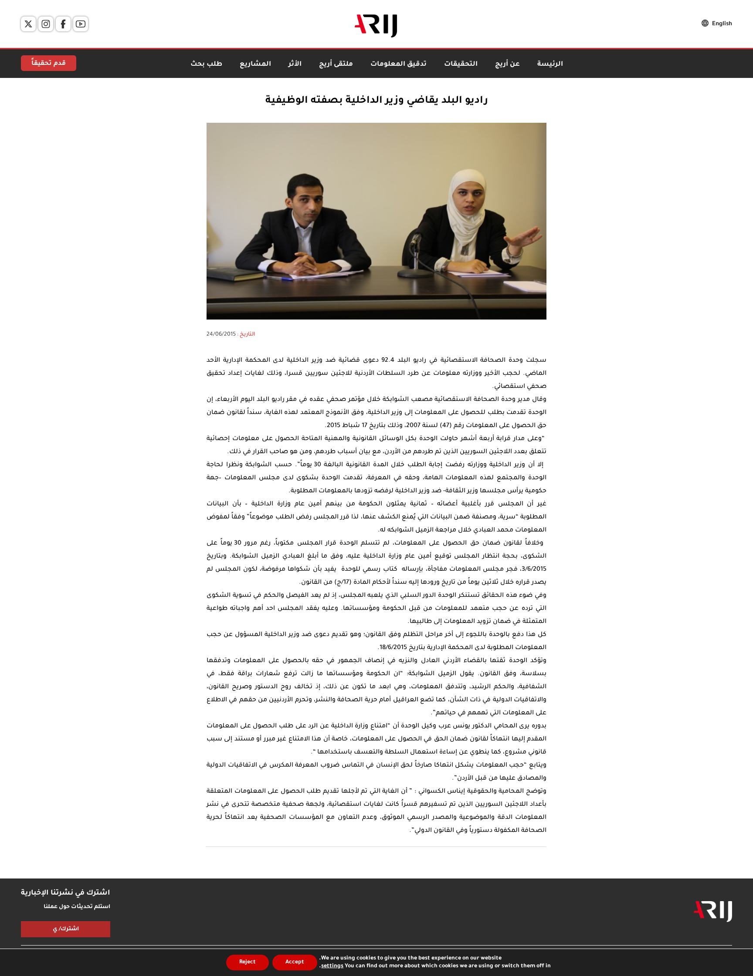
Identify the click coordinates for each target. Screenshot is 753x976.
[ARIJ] (713, 911)
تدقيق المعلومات (398, 64)
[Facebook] (63, 24)
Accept (294, 962)
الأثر (295, 64)
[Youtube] (80, 24)
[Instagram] (45, 24)
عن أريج (507, 64)
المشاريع (255, 64)
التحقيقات (461, 64)
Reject (247, 962)
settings (332, 966)
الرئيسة (550, 64)
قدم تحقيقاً (48, 64)
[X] (28, 24)
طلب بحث (206, 64)
